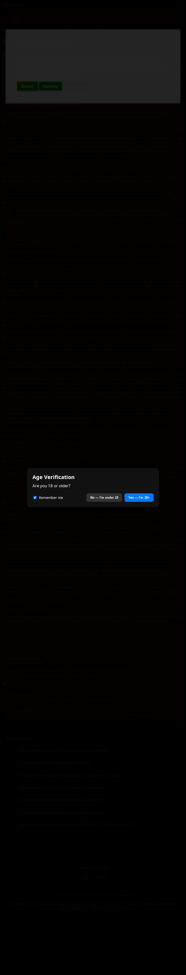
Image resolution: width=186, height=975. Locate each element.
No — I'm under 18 (104, 497)
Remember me (51, 497)
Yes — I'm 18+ (139, 497)
